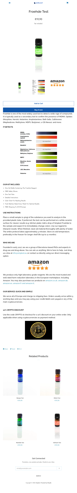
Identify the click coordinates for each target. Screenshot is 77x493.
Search (38, 476)
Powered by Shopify (46, 483)
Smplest (38, 483)
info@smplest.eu (20, 253)
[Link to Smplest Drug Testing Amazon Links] (38, 265)
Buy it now (38, 110)
